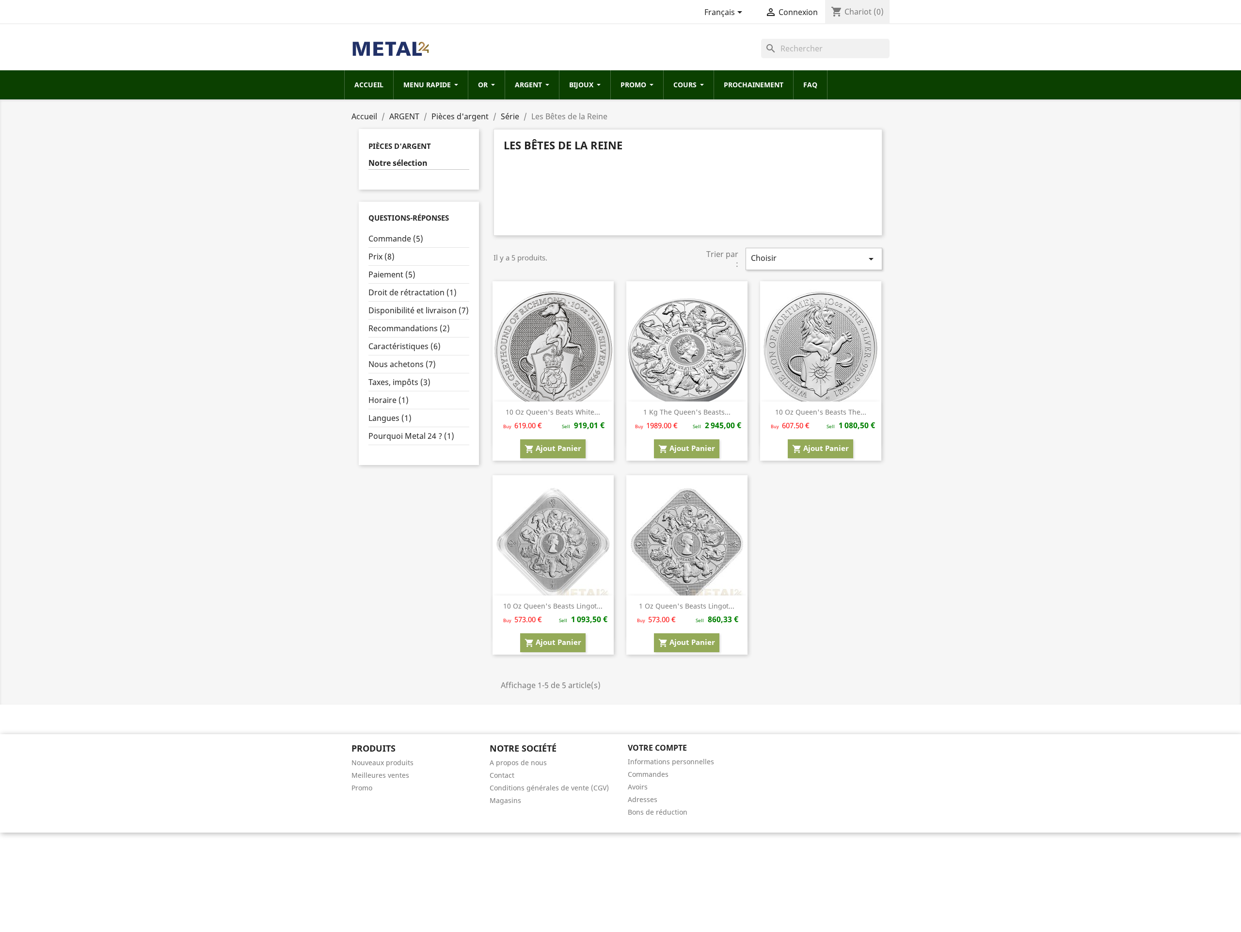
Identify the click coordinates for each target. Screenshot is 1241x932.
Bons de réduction (657, 812)
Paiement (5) (391, 274)
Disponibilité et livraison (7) (418, 310)
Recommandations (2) (409, 328)
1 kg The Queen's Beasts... (687, 412)
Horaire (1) (388, 400)
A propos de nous (518, 762)
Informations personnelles (671, 761)
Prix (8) (381, 256)
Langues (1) (390, 418)
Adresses (642, 799)
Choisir (814, 259)
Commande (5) (395, 238)
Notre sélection (398, 163)
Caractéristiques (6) (404, 346)
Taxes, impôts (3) (399, 382)
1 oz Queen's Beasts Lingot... (686, 606)
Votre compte (657, 747)
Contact (502, 775)
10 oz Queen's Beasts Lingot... (553, 606)
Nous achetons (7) (402, 364)
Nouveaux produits (382, 762)
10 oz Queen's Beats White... (553, 412)
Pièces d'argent (399, 146)
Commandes (648, 774)
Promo (361, 787)
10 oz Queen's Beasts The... (820, 412)
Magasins (505, 800)
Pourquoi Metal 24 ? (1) (411, 436)
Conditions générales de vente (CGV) (549, 787)
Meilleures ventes (380, 775)
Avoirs (638, 786)
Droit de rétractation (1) (412, 292)
